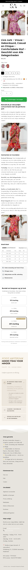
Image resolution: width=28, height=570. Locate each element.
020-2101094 (9, 530)
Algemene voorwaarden (9, 491)
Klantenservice (9, 277)
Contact (5, 482)
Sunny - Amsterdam (12, 566)
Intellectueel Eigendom (8, 513)
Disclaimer (5, 509)
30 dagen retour (9, 271)
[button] (3, 6)
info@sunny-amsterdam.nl (14, 528)
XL (13, 73)
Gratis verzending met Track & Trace (14, 267)
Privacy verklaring (7, 499)
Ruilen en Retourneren (8, 506)
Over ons (5, 475)
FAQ (4, 478)
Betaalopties (6, 502)
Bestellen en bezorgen (8, 495)
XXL (18, 73)
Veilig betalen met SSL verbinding (13, 274)
